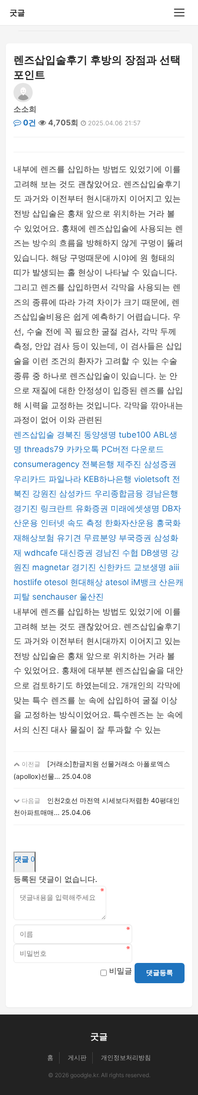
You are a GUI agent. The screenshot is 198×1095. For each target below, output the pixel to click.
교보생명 (150, 567)
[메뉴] (179, 12)
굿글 (17, 12)
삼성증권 (160, 464)
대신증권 (76, 553)
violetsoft (152, 479)
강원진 (44, 493)
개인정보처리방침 (126, 1057)
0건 (28, 122)
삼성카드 (75, 493)
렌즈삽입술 (33, 435)
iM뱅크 (144, 582)
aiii (174, 567)
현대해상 (86, 582)
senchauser (54, 596)
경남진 (107, 553)
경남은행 (162, 493)
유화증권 (91, 508)
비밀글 (120, 970)
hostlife (27, 582)
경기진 (25, 508)
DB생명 (154, 553)
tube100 (135, 435)
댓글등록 (159, 972)
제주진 (129, 464)
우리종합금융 (118, 493)
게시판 (77, 1057)
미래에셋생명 (135, 508)
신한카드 (115, 567)
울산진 (91, 596)
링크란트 (56, 508)
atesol (117, 582)
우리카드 (29, 479)
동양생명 (100, 435)
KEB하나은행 (108, 479)
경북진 (69, 435)
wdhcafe (41, 553)
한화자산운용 (129, 523)
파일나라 (65, 479)
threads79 (44, 449)
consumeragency (46, 464)
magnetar (50, 567)
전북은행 (98, 464)
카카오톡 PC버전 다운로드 (115, 449)
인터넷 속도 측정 (71, 523)
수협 (130, 553)
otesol (56, 582)
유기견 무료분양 (86, 538)
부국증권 (135, 538)
